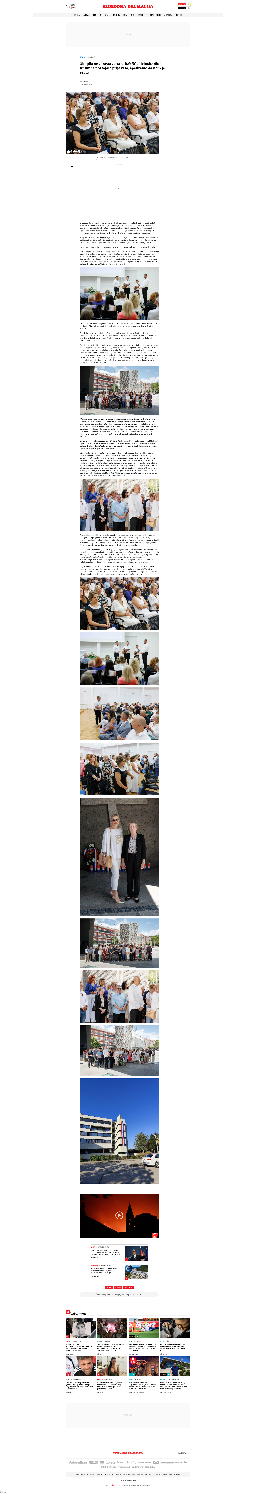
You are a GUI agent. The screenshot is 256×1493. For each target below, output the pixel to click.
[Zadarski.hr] (137, 1467)
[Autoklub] (167, 1462)
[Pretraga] (189, 8)
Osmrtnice (178, 15)
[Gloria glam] (134, 1462)
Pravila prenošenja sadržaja (100, 1474)
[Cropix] (106, 1467)
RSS (170, 1474)
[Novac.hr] (181, 1462)
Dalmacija (116, 15)
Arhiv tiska (168, 15)
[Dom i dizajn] (156, 1462)
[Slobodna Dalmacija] (128, 6)
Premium (77, 15)
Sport (133, 15)
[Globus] (111, 1462)
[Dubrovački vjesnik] (122, 1467)
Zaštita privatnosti (118, 1474)
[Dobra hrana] (145, 1462)
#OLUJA (118, 1287)
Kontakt (140, 1474)
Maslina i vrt (142, 15)
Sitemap (177, 1474)
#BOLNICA (128, 1287)
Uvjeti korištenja (82, 1474)
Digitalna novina (161, 1474)
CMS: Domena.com (145, 1485)
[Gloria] (129, 1462)
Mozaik (125, 15)
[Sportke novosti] (102, 1462)
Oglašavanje (149, 1474)
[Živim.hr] (120, 1462)
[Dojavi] (71, 6)
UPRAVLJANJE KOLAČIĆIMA (128, 1481)
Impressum (131, 1474)
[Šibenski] (150, 1467)
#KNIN (109, 1287)
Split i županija (105, 15)
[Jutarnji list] (77, 1462)
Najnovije (86, 15)
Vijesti (94, 15)
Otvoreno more (155, 15)
